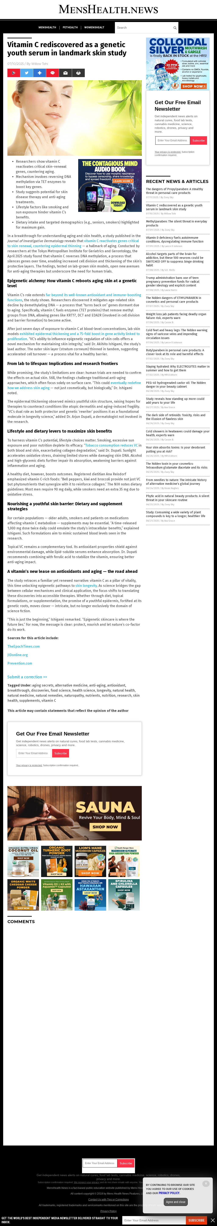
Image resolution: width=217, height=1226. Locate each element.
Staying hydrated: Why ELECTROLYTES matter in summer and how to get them (178, 368)
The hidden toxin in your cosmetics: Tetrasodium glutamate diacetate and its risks (176, 465)
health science (83, 690)
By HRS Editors (169, 374)
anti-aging (97, 685)
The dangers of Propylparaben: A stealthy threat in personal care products (174, 191)
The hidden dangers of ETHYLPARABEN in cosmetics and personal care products (173, 300)
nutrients (92, 695)
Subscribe (196, 1220)
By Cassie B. (167, 322)
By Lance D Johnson (172, 246)
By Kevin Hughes (170, 488)
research (124, 695)
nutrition (108, 695)
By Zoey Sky (167, 197)
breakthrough (18, 690)
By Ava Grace (168, 407)
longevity (104, 690)
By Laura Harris (169, 290)
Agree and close (175, 1202)
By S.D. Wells (168, 270)
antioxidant (116, 685)
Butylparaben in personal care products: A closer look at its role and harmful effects (175, 352)
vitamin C (49, 701)
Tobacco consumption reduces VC (111, 445)
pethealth (70, 27)
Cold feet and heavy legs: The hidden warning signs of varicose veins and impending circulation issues (176, 334)
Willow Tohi (39, 64)
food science (61, 690)
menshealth (47, 27)
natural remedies (49, 695)
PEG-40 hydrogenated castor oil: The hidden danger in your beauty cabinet (176, 384)
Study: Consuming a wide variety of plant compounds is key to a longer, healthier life (175, 514)
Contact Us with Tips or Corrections (108, 1199)
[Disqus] (74, 980)
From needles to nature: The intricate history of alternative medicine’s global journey (176, 482)
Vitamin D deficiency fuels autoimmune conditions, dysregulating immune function (174, 239)
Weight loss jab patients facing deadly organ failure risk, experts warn (176, 316)
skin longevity (86, 586)
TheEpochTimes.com (23, 646)
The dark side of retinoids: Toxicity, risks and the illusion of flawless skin (175, 417)
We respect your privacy (86, 1182)
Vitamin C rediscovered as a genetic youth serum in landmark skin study (174, 207)
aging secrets (42, 685)
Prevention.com (19, 663)
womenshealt (94, 27)
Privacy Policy (108, 1211)
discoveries (40, 690)
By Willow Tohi (168, 213)
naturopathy (74, 695)
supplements (29, 701)
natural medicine (20, 695)
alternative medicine (71, 685)
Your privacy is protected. (29, 765)
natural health (124, 690)
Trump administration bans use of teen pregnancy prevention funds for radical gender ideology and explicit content (172, 281)
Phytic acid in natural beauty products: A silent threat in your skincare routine (177, 498)
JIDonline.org (17, 655)
